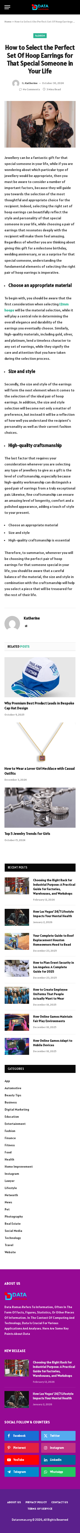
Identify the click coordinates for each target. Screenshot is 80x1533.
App (7, 1081)
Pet (7, 1209)
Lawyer (9, 1181)
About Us (14, 1502)
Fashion (40, 35)
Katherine (31, 83)
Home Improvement (19, 1167)
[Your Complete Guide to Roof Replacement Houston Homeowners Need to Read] (17, 941)
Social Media (13, 1231)
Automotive (13, 1088)
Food (8, 1152)
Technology (13, 1238)
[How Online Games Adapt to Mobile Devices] (17, 1046)
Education (12, 1117)
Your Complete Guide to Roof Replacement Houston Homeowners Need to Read (53, 940)
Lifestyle (11, 1188)
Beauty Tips (13, 1095)
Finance (10, 1138)
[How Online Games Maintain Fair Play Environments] (17, 1022)
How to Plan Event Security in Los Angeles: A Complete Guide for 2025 (53, 967)
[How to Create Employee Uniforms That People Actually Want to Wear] (17, 995)
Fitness (10, 1145)
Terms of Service (40, 1508)
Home (8, 21)
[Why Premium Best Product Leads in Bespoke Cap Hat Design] (40, 677)
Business (11, 1102)
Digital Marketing (17, 1109)
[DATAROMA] (40, 7)
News (8, 1202)
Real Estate (13, 1224)
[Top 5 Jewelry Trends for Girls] (40, 808)
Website (10, 1252)
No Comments (31, 89)
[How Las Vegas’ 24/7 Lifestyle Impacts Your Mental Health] (17, 917)
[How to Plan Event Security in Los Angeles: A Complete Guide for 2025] (17, 968)
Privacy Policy (36, 1502)
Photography (14, 1216)
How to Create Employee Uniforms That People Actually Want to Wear (50, 994)
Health (9, 1159)
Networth (11, 1195)
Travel (9, 1245)
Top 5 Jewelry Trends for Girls (27, 833)
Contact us (59, 1502)
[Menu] (7, 7)
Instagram (12, 1174)
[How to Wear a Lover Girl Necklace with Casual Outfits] (40, 742)
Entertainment (15, 1124)
